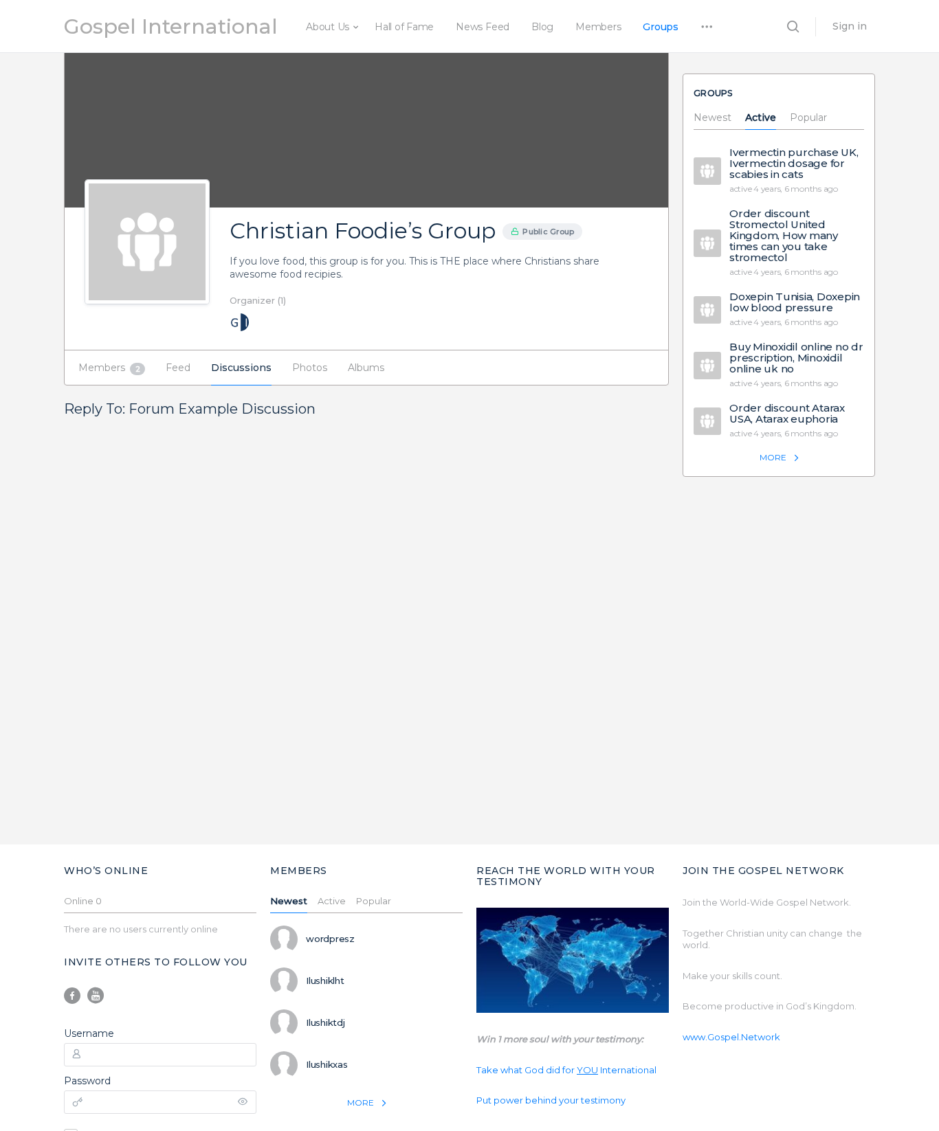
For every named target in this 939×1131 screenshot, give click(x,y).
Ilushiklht (325, 980)
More (773, 457)
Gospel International (171, 26)
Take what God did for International (566, 1069)
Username (89, 1033)
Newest (712, 118)
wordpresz (330, 938)
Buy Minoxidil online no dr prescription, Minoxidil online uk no (796, 357)
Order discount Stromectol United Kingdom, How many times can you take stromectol (783, 235)
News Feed (482, 27)
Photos (309, 367)
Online (83, 901)
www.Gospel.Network (731, 1036)
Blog (542, 27)
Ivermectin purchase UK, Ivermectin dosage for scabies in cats (793, 163)
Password (87, 1081)
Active (760, 118)
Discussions (241, 367)
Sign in (849, 26)
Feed (178, 367)
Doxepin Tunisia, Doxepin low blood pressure (794, 302)
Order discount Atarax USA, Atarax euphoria (787, 414)
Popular (808, 118)
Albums (366, 367)
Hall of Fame (404, 27)
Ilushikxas (327, 1064)
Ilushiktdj (325, 1022)
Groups (660, 27)
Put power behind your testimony (551, 1100)
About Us (327, 27)
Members (598, 27)
